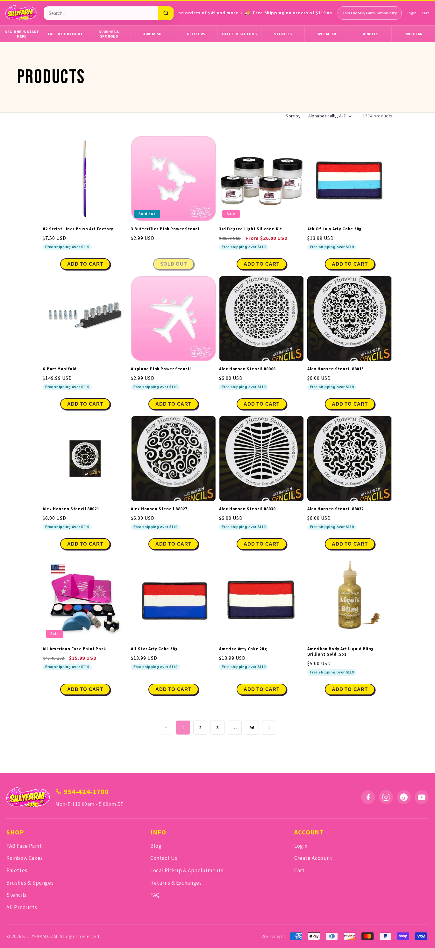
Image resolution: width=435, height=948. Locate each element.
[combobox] (101, 13)
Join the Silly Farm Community (369, 12)
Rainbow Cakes (24, 857)
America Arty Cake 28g (243, 649)
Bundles (370, 33)
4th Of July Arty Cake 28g (334, 229)
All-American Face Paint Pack (74, 649)
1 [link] (183, 727)
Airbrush (152, 33)
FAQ (155, 894)
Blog (155, 845)
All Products (21, 907)
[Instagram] (386, 797)
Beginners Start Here (21, 33)
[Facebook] (368, 797)
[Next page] (269, 728)
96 (251, 727)
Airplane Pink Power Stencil (161, 369)
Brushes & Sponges (108, 33)
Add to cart (261, 264)
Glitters (196, 33)
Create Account (313, 857)
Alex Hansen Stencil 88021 (71, 509)
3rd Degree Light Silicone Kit (250, 229)
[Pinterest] (404, 797)
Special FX (327, 33)
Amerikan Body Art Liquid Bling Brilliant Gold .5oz (340, 651)
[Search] (166, 13)
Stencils (283, 33)
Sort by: (294, 116)
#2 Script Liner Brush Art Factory (78, 229)
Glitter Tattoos (239, 33)
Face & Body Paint (65, 33)
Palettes (16, 870)
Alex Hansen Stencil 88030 (247, 509)
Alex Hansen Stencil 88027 (159, 509)
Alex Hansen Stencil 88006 (247, 369)
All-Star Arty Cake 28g (154, 649)
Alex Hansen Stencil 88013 (335, 369)
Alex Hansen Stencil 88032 (335, 509)
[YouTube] (422, 797)
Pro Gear (413, 33)
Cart (425, 12)
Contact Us (163, 857)
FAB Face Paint (24, 845)
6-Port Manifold (60, 369)
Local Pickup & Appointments (186, 870)
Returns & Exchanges (176, 882)
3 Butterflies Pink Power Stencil (166, 229)
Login (412, 12)
